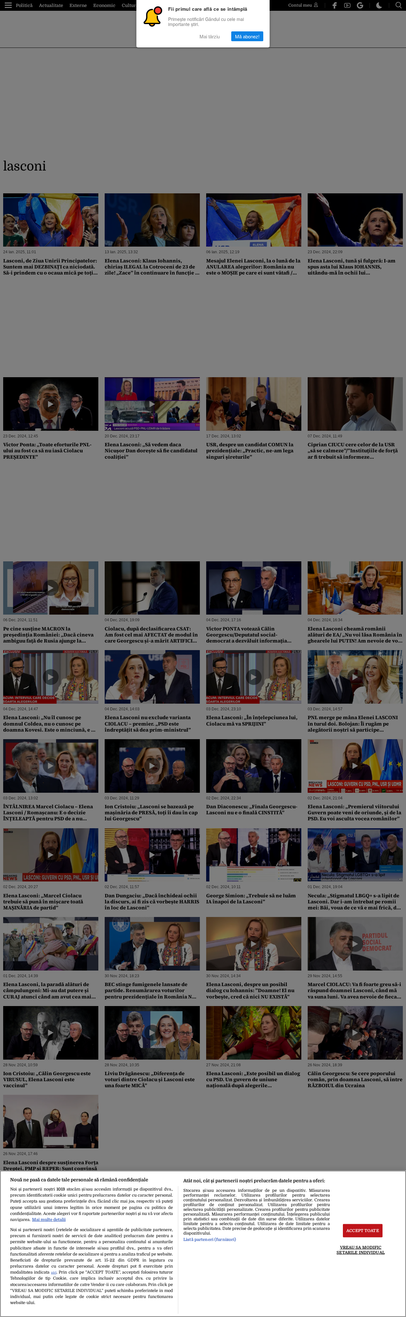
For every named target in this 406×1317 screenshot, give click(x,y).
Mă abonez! (247, 36)
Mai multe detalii (49, 1219)
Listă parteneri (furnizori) (209, 1239)
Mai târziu (210, 36)
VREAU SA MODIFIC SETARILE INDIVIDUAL (360, 1250)
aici (53, 1272)
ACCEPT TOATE (362, 1230)
